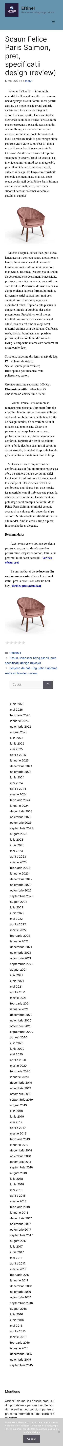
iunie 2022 (17, 913)
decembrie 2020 (21, 1014)
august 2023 (18, 834)
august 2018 (18, 1173)
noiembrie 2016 (20, 1291)
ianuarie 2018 (19, 1212)
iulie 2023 (16, 839)
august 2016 (18, 1308)
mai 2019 (16, 1122)
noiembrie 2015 (20, 1359)
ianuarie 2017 (19, 1280)
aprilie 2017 (18, 1263)
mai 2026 (16, 709)
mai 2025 (16, 749)
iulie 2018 (16, 1178)
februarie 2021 (20, 1003)
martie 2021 (18, 998)
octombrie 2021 (20, 958)
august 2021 (18, 969)
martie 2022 (18, 930)
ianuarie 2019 (19, 1144)
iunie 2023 (17, 845)
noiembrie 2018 (20, 1156)
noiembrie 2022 (20, 884)
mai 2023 (16, 851)
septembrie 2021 (21, 964)
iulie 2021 (16, 975)
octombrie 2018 (20, 1161)
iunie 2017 (17, 1252)
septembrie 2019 (21, 1099)
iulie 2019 (16, 1111)
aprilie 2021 (18, 992)
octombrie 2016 (20, 1297)
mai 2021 (16, 986)
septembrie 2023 (21, 828)
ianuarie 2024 (19, 805)
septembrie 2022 (21, 896)
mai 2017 (16, 1257)
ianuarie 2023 (19, 873)
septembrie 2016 (21, 1303)
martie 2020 (18, 1065)
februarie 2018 (20, 1207)
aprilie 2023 (18, 856)
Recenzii (15, 652)
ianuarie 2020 (19, 1077)
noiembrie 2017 (20, 1224)
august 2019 (18, 1105)
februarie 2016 (20, 1342)
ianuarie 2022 (19, 941)
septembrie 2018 (21, 1167)
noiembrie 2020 (20, 1020)
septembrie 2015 (21, 1365)
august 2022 (18, 901)
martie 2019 (18, 1133)
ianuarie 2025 (19, 760)
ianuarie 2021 (19, 1009)
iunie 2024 (17, 777)
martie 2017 (18, 1269)
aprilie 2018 (18, 1195)
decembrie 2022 (21, 879)
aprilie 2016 (18, 1331)
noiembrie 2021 (20, 952)
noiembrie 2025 (20, 726)
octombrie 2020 (21, 1026)
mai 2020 (16, 1054)
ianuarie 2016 (19, 1348)
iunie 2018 (17, 1184)
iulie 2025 (16, 738)
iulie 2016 (16, 1314)
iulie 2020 (16, 1043)
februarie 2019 (20, 1139)
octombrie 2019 (20, 1094)
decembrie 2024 (21, 766)
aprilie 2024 (18, 788)
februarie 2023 (20, 868)
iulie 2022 (16, 907)
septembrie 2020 (21, 1031)
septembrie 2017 (21, 1235)
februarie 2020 (20, 1071)
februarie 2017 (20, 1274)
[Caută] (48, 685)
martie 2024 (18, 794)
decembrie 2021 (21, 947)
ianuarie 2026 (19, 721)
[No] (58, 1432)
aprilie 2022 (18, 924)
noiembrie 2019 (20, 1088)
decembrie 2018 (21, 1150)
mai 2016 (16, 1325)
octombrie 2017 (20, 1229)
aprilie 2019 (18, 1128)
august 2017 (18, 1241)
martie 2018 (18, 1201)
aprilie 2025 (18, 754)
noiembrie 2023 (20, 817)
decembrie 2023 (21, 811)
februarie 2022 (20, 935)
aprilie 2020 (18, 1060)
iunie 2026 (17, 704)
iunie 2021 (17, 981)
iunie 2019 (17, 1116)
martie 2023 (18, 862)
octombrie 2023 (21, 822)
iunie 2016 (17, 1320)
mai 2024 (16, 783)
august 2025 (18, 732)
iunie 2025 (17, 743)
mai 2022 (16, 918)
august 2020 (18, 1037)
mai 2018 (16, 1190)
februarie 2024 (20, 800)
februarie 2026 (20, 715)
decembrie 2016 (21, 1286)
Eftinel (28, 8)
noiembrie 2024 (20, 771)
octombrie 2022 (20, 890)
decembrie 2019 (21, 1082)
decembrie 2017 (21, 1218)
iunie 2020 (17, 1048)
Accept (31, 1438)
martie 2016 (18, 1337)
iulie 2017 (16, 1246)
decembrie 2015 (21, 1354)
